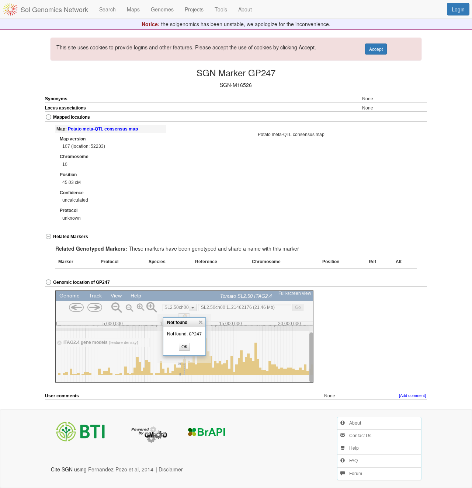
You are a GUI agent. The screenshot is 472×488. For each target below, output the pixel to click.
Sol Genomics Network (54, 9)
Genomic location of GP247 (81, 282)
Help (352, 448)
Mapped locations (71, 117)
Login (458, 9)
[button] (408, 118)
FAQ (351, 460)
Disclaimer (171, 469)
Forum (353, 473)
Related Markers (70, 236)
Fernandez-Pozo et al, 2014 (120, 469)
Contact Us (358, 435)
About (353, 423)
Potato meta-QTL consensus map (103, 129)
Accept (376, 49)
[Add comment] (412, 395)
